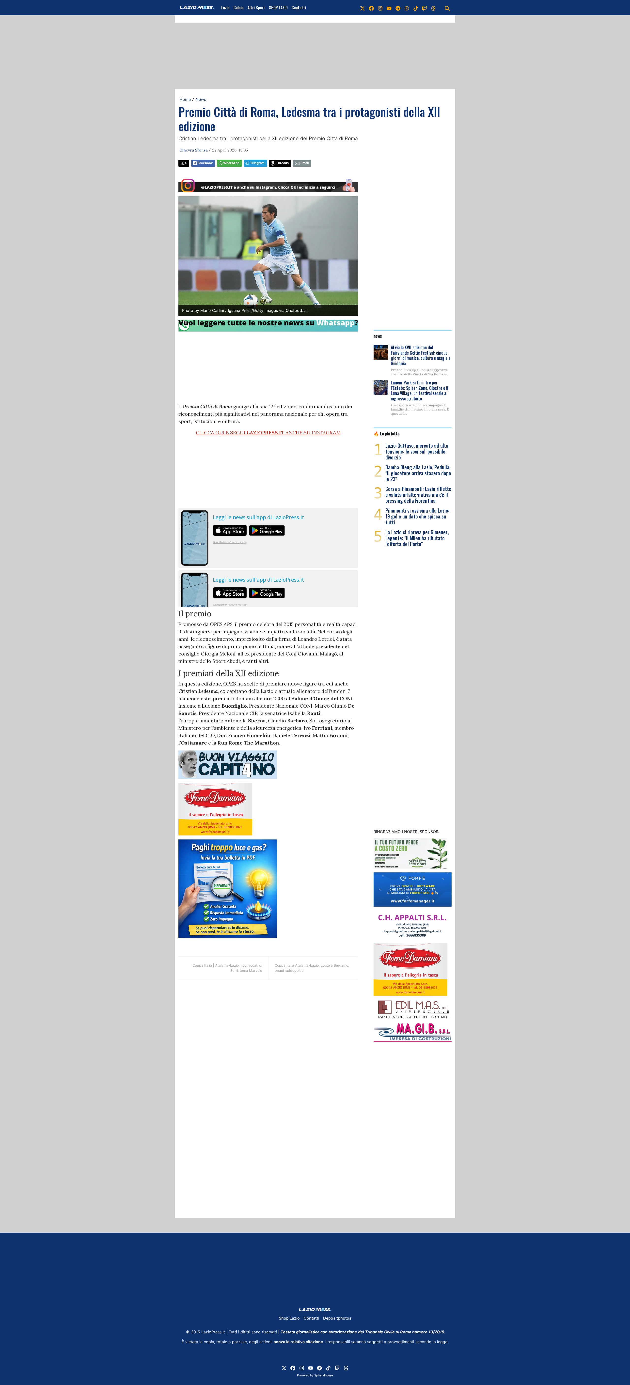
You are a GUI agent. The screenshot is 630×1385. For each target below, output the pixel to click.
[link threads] (433, 7)
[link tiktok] (415, 7)
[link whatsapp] (406, 7)
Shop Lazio (289, 1318)
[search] (447, 7)
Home (185, 99)
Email (304, 163)
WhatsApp (231, 163)
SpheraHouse (323, 1375)
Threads (282, 163)
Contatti (299, 8)
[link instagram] (380, 7)
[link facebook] (371, 7)
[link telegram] (398, 7)
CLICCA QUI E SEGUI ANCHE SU (268, 432)
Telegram (257, 163)
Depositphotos (337, 1318)
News (201, 99)
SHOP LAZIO (278, 8)
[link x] (362, 7)
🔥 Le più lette (386, 433)
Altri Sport (256, 8)
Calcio (239, 8)
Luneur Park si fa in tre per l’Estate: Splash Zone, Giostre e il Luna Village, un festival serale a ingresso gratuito (419, 390)
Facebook (205, 163)
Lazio (225, 8)
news (378, 336)
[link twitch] (424, 7)
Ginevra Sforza (193, 150)
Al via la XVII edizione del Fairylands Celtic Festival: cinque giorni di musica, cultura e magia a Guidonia (420, 355)
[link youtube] (389, 7)
